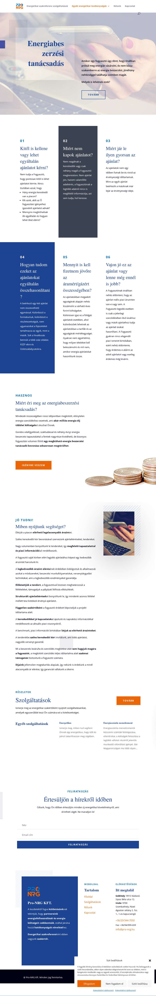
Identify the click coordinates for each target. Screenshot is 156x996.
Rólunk (117, 6)
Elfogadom (89, 983)
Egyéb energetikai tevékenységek (89, 6)
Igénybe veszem (33, 465)
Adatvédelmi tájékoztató (103, 990)
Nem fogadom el (114, 983)
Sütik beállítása (139, 983)
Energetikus (65, 722)
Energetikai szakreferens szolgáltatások (47, 6)
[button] (149, 960)
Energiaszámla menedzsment (118, 722)
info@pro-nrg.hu (125, 929)
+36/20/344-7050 (125, 920)
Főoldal (88, 896)
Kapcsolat (130, 6)
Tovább (93, 94)
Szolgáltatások (92, 902)
